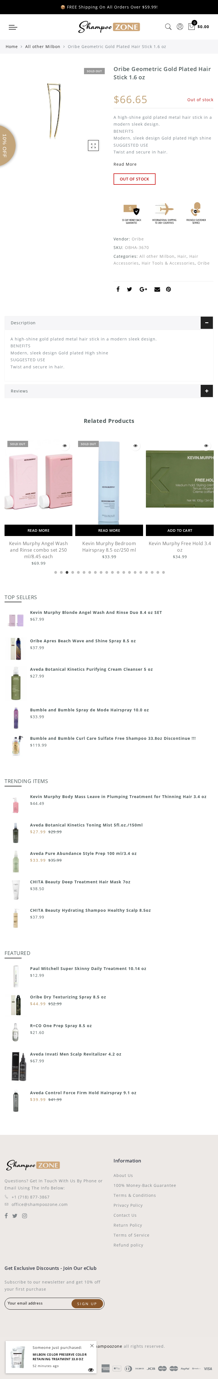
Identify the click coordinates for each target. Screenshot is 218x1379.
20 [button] (163, 571)
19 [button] (157, 571)
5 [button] (77, 571)
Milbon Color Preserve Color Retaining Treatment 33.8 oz (60, 1356)
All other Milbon (42, 46)
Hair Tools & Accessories (168, 263)
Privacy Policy (128, 1205)
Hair (181, 256)
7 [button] (89, 571)
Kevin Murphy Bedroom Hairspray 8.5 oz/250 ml (68, 546)
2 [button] (60, 571)
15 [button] (134, 571)
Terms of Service (132, 1235)
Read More (125, 164)
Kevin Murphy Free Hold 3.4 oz (139, 546)
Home (12, 46)
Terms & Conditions (135, 1195)
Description (23, 322)
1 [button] (55, 571)
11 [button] (111, 571)
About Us (123, 1175)
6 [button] (83, 571)
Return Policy (128, 1225)
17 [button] (145, 571)
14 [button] (128, 571)
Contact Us (125, 1215)
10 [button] (106, 571)
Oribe (138, 239)
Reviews (19, 391)
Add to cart (139, 530)
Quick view (24, 446)
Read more (68, 530)
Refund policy (128, 1245)
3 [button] (66, 571)
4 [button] (72, 571)
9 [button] (100, 571)
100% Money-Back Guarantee (145, 1185)
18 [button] (151, 571)
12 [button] (117, 571)
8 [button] (94, 571)
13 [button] (123, 571)
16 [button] (140, 571)
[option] (68, 499)
